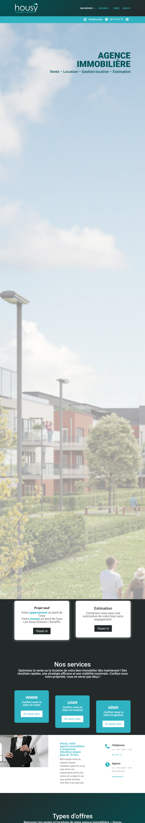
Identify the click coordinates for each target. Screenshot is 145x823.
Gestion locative (95, 72)
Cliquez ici (42, 631)
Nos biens (103, 8)
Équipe (117, 8)
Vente (54, 72)
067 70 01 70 (116, 19)
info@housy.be (95, 19)
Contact (127, 8)
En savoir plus (32, 714)
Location (70, 72)
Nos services (86, 8)
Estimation (122, 72)
